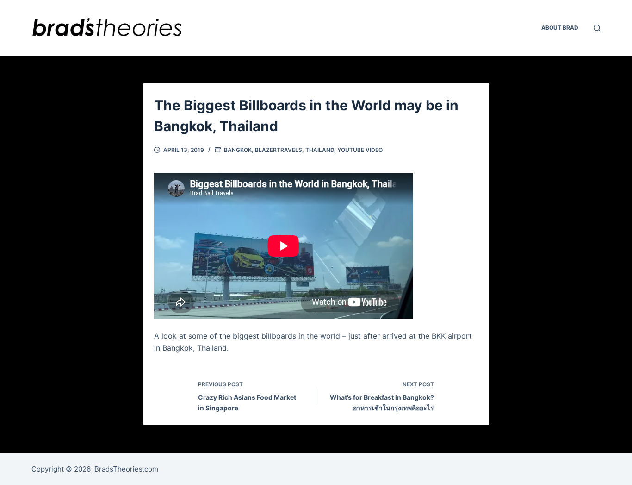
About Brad (559, 27)
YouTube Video (360, 149)
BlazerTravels (278, 149)
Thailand (319, 149)
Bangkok (238, 149)
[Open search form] (597, 28)
